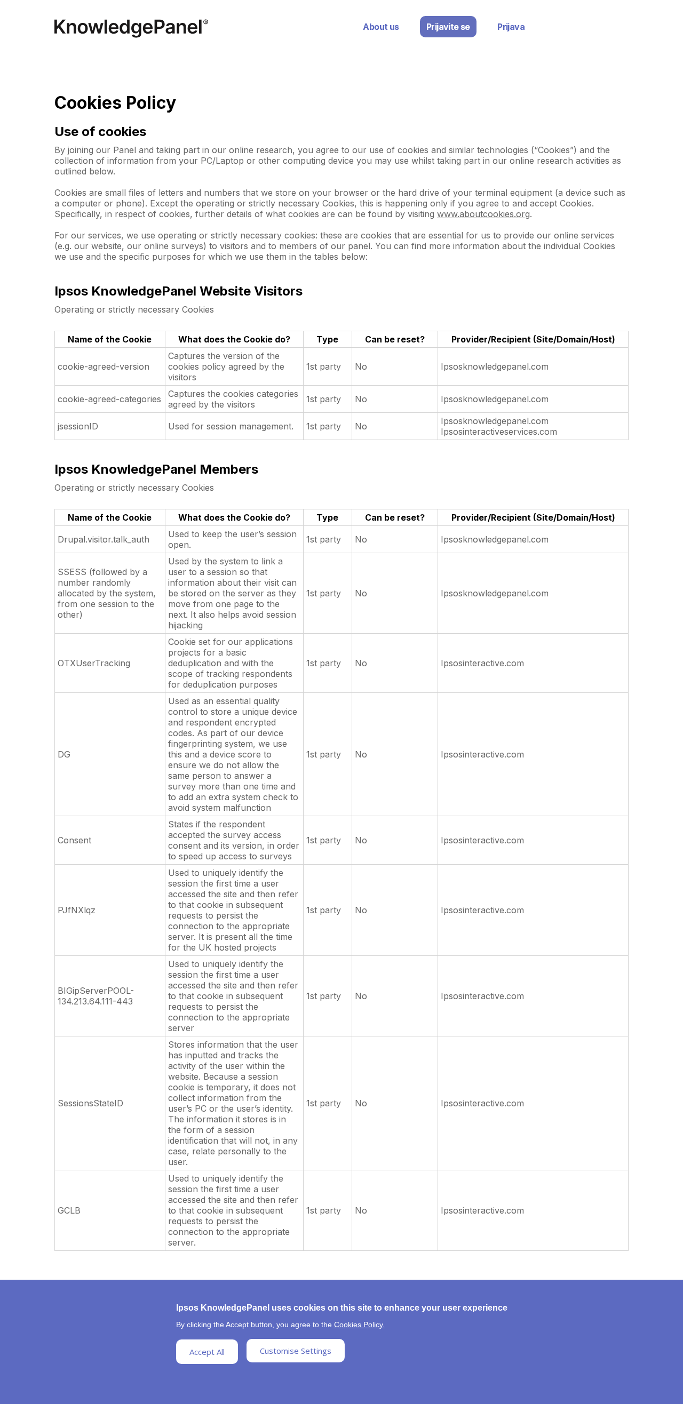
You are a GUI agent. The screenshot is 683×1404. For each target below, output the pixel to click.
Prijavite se (448, 26)
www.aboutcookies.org (483, 214)
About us (381, 26)
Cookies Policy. (359, 1324)
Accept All (207, 1351)
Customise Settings (295, 1350)
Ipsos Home (131, 28)
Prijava (511, 26)
